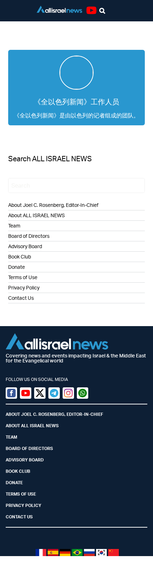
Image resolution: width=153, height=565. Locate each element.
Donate (16, 267)
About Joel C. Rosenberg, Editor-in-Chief (54, 414)
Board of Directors (28, 236)
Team (14, 226)
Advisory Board (25, 246)
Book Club (19, 256)
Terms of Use (22, 277)
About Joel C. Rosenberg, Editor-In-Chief (53, 205)
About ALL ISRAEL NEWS (36, 215)
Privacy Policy (23, 287)
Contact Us (21, 298)
